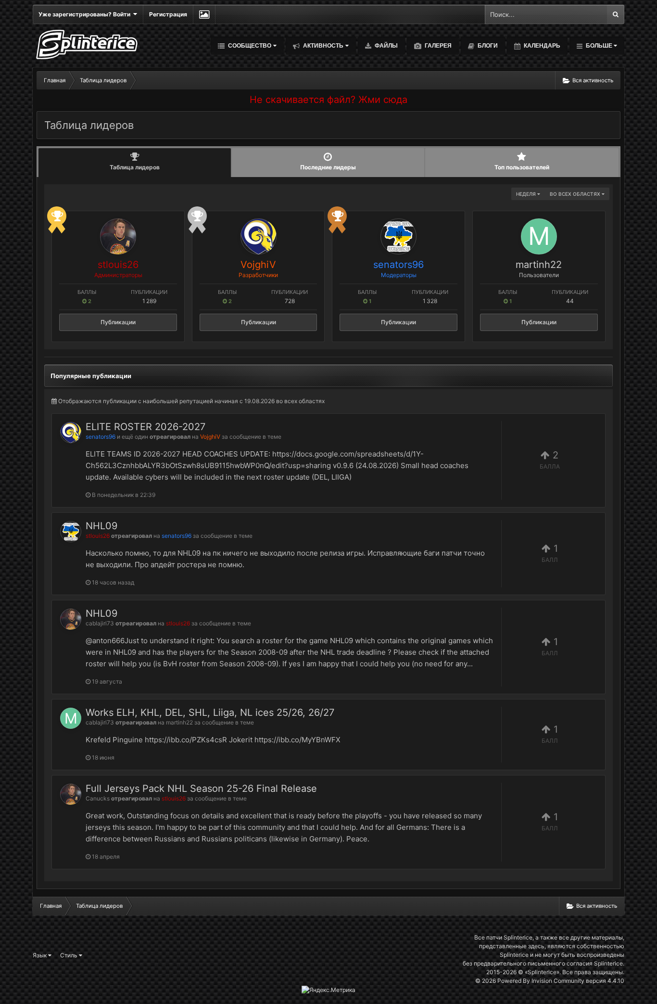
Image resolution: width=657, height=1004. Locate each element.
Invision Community (557, 980)
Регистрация (168, 14)
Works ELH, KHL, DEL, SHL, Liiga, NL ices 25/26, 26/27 (210, 712)
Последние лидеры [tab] (328, 167)
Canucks (98, 798)
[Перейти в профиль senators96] (398, 236)
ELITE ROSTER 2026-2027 (145, 426)
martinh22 (539, 264)
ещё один (135, 436)
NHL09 (101, 526)
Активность (322, 45)
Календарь (541, 45)
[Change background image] (204, 14)
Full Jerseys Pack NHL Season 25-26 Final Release (201, 788)
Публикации (118, 322)
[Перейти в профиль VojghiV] (258, 236)
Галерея (437, 45)
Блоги (487, 45)
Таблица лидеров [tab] (135, 167)
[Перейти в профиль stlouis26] (118, 236)
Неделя (526, 194)
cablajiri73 (100, 623)
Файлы (385, 45)
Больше (599, 45)
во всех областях (576, 194)
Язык (40, 955)
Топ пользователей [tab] (521, 167)
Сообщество (249, 45)
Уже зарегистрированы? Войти (85, 14)
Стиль (69, 955)
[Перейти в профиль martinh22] (539, 236)
